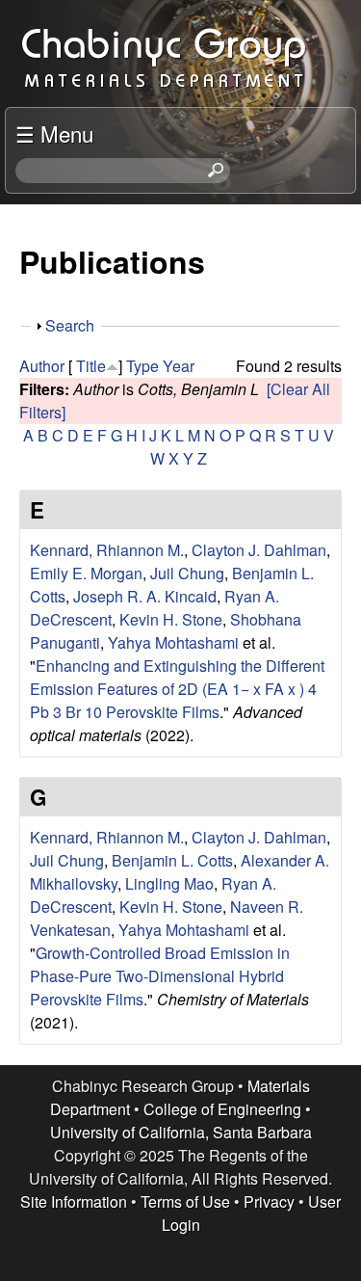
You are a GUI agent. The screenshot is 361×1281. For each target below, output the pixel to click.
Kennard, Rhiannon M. (107, 550)
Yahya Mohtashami (173, 642)
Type (142, 366)
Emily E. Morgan (86, 573)
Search (69, 325)
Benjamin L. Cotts (172, 860)
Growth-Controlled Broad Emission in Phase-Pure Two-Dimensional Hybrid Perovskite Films (160, 976)
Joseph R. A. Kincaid (145, 596)
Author (41, 366)
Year (178, 366)
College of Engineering (222, 1109)
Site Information (73, 1201)
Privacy (269, 1201)
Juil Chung (187, 573)
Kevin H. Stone (170, 619)
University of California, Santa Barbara (181, 1132)
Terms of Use (185, 1201)
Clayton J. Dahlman (259, 550)
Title (91, 366)
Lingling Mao (169, 883)
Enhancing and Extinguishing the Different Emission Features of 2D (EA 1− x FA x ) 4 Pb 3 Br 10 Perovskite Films (177, 688)
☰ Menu (54, 133)
